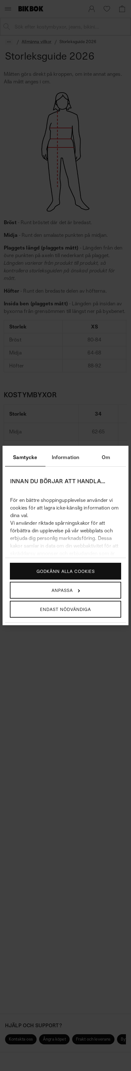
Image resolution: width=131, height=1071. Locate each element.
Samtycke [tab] (25, 457)
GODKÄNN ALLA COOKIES (66, 571)
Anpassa (62, 590)
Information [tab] (65, 457)
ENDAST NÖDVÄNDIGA (65, 609)
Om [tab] (106, 457)
